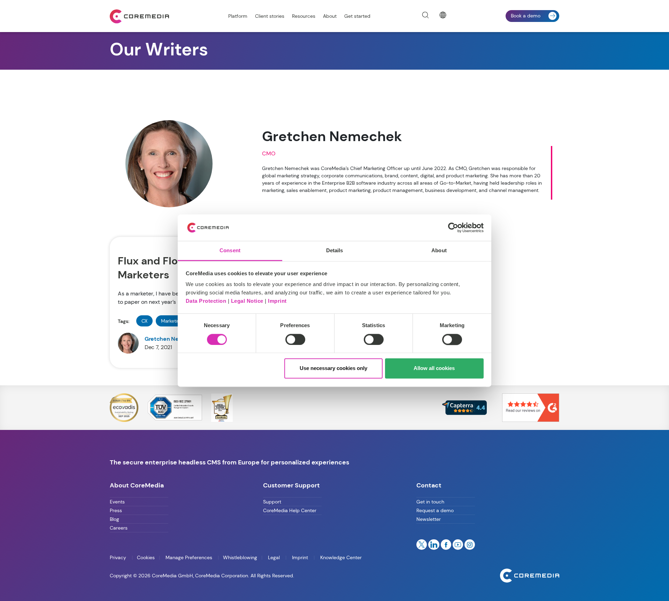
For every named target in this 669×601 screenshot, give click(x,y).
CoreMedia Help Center (289, 510)
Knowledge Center (340, 557)
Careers (119, 528)
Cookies (146, 557)
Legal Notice (247, 301)
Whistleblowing (240, 557)
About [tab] (439, 251)
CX (144, 321)
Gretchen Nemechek (172, 338)
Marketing (171, 321)
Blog (114, 519)
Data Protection (206, 301)
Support (272, 502)
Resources (303, 16)
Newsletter (428, 519)
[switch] (295, 339)
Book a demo (525, 16)
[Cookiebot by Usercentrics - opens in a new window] (453, 227)
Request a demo (435, 510)
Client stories (269, 16)
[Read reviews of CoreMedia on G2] (530, 407)
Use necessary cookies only (333, 368)
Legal (274, 557)
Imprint (277, 301)
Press (116, 510)
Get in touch (430, 502)
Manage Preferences (189, 557)
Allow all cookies (434, 368)
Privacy (119, 557)
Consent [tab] (230, 251)
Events (117, 502)
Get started (357, 16)
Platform (237, 16)
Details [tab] (334, 251)
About (330, 16)
